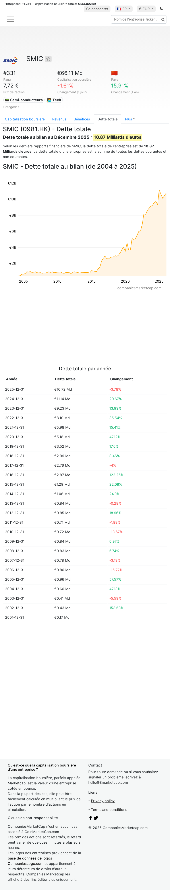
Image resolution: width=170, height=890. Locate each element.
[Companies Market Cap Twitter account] (96, 819)
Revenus (59, 119)
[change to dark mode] (161, 9)
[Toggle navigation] (11, 19)
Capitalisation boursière (25, 119)
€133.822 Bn (87, 4)
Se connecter (97, 9)
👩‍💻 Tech (54, 100)
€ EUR (145, 9)
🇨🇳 (114, 73)
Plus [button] (128, 119)
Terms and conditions (109, 809)
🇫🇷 (122, 9)
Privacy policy (103, 801)
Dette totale (107, 119)
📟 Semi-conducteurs (24, 100)
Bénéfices (82, 119)
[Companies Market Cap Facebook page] (90, 819)
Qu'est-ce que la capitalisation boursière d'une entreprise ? (42, 767)
